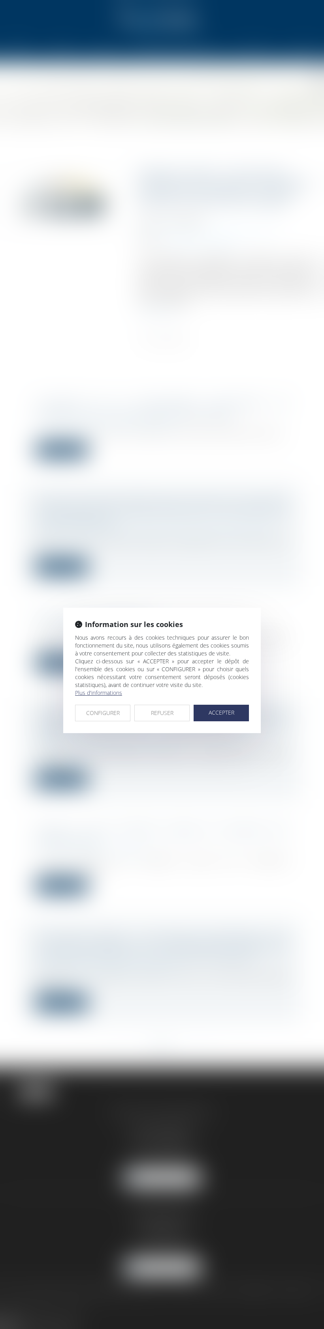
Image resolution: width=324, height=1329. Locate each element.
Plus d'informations (98, 692)
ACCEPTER (221, 712)
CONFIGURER (103, 713)
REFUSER (162, 713)
